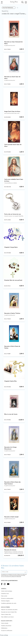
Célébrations (4, 628)
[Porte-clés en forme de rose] (14, 201)
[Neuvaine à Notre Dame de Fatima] (14, 333)
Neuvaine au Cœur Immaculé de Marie (13, 42)
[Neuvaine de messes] (14, 537)
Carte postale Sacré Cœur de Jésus (12, 145)
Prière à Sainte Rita (6, 614)
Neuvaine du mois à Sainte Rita (9, 612)
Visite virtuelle (4, 623)
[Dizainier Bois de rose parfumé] (14, 267)
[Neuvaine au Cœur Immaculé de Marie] (14, 29)
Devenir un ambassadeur (7, 598)
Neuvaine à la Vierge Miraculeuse (10, 448)
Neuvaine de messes (10, 550)
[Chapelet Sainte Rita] (14, 368)
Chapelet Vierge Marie (11, 247)
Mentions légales (5, 601)
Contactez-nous (5, 593)
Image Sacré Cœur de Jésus (12, 111)
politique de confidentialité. (16, 576)
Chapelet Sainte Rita (10, 381)
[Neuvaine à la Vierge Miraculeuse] (14, 434)
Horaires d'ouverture (6, 625)
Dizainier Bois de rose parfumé (13, 280)
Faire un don (4, 596)
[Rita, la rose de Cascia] (14, 401)
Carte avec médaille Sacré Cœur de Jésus (13, 180)
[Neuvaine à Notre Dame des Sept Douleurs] (14, 469)
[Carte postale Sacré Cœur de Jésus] (14, 132)
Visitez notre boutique (6, 591)
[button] (9, 8)
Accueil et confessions (6, 630)
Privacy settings (4, 635)
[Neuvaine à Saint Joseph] (14, 504)
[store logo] (14, 2)
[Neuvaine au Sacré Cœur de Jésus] (14, 64)
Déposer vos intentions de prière (9, 609)
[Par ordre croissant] (17, 8)
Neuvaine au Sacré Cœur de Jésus (12, 77)
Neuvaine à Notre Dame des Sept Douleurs (12, 483)
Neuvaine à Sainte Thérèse (12, 313)
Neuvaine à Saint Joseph (11, 517)
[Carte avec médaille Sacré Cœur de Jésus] (14, 166)
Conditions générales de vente (8, 603)
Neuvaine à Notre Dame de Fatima (12, 347)
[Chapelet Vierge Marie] (14, 234)
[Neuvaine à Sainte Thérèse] (14, 300)
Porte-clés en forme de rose (12, 214)
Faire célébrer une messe (7, 617)
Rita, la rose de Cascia (10, 414)
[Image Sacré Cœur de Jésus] (14, 99)
